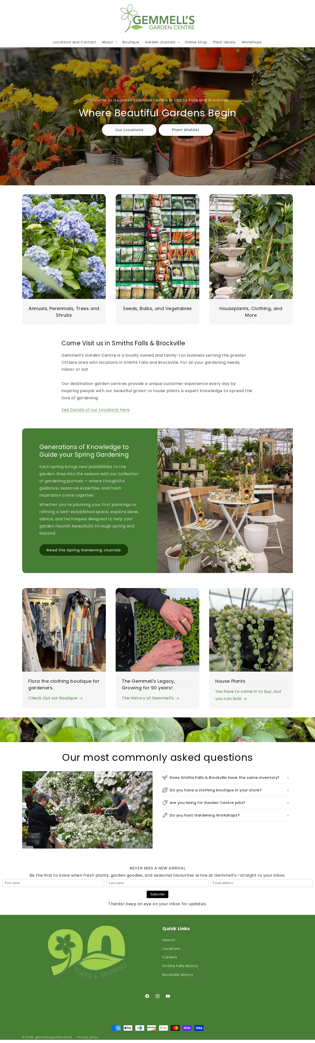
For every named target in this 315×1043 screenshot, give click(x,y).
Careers (169, 957)
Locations (171, 948)
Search (168, 940)
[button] (109, 42)
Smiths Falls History (180, 965)
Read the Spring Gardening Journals (84, 550)
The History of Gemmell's (148, 698)
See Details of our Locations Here (96, 410)
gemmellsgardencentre (53, 1037)
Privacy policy (87, 1037)
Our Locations (129, 129)
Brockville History (177, 974)
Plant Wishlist (186, 129)
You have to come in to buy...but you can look (248, 695)
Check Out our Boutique (52, 698)
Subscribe (157, 894)
